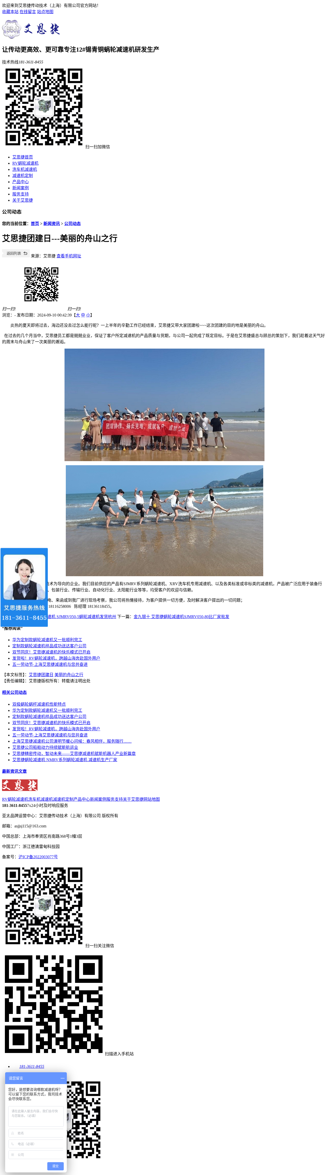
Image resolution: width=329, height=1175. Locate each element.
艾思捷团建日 (41, 675)
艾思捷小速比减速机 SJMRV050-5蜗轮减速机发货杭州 (67, 616)
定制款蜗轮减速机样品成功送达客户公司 (49, 646)
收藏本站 (10, 12)
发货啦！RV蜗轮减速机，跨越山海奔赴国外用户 (56, 658)
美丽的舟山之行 (68, 675)
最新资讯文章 (14, 771)
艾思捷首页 (22, 157)
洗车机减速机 (24, 169)
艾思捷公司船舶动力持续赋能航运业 (45, 747)
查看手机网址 (69, 256)
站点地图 (45, 12)
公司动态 (72, 223)
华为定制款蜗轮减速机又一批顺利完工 (47, 640)
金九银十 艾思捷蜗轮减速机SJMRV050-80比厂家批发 (181, 616)
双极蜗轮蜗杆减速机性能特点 (39, 704)
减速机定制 (22, 175)
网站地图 (151, 799)
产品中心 (20, 182)
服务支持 (20, 194)
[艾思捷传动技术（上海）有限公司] (32, 36)
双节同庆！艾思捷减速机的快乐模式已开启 (51, 652)
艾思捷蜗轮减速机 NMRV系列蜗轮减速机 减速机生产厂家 (64, 760)
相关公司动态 (14, 692)
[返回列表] (16, 256)
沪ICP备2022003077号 (38, 857)
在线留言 (28, 12)
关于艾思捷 (22, 200)
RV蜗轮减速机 (25, 163)
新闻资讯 (51, 223)
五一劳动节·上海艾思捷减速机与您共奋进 (50, 664)
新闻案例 (20, 188)
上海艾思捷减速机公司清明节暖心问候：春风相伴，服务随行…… (72, 741)
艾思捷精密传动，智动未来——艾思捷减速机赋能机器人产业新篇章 (74, 753)
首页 (35, 223)
